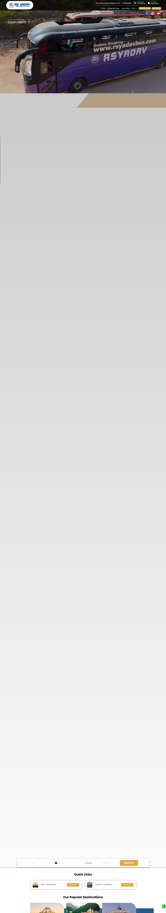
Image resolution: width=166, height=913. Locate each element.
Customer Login (145, 8)
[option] (83, 885)
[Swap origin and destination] (56, 863)
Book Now (73, 885)
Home (103, 8)
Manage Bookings (113, 8)
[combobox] (42, 863)
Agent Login (156, 8)
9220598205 (127, 3)
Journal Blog (125, 8)
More (133, 8)
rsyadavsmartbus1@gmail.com (108, 3)
